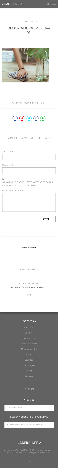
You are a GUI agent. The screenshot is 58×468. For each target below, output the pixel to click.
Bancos (29, 376)
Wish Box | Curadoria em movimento (29, 287)
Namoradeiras (29, 338)
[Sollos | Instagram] (29, 389)
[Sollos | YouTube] (32, 389)
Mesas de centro (29, 344)
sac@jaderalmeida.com (39, 453)
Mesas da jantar (29, 349)
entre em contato (44, 450)
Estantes (29, 360)
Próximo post (29, 247)
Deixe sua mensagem (13, 191)
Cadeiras (29, 333)
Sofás (29, 354)
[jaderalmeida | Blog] (12, 4)
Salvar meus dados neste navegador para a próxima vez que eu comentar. (27, 183)
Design (29, 371)
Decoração (29, 365)
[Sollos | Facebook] (25, 389)
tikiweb (29, 461)
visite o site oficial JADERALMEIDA (19, 450)
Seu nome (7, 151)
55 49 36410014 (20, 453)
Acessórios (29, 327)
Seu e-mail (7, 165)
